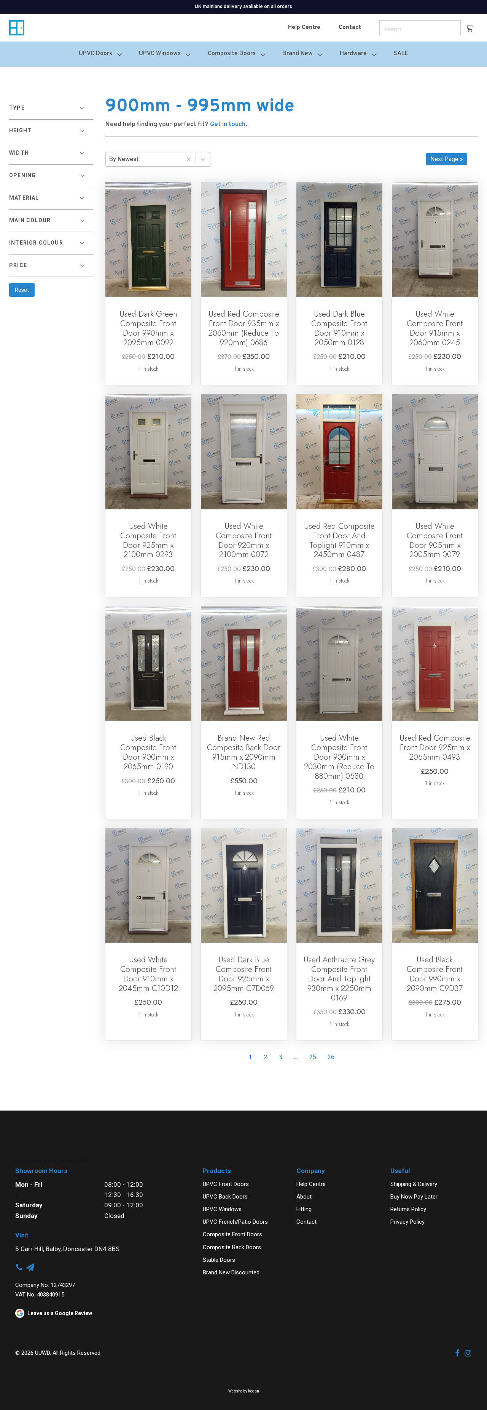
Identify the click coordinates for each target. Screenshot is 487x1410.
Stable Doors (219, 1259)
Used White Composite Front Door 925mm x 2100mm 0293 (148, 540)
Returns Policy (408, 1209)
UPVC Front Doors (226, 1184)
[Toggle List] (203, 159)
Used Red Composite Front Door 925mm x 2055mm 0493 (434, 747)
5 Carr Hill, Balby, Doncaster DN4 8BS (67, 1249)
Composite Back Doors (232, 1247)
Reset (22, 290)
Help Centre (304, 27)
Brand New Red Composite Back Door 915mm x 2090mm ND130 (243, 752)
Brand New (297, 54)
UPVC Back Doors (225, 1196)
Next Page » (446, 159)
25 (312, 1057)
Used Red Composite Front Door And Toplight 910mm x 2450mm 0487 (339, 540)
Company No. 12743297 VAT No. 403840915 (45, 1290)
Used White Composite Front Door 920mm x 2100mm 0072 (244, 540)
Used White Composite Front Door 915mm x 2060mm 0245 (435, 328)
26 (331, 1057)
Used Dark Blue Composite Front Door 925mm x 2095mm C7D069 (243, 974)
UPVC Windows (222, 1209)
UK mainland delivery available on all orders (243, 7)
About (304, 1196)
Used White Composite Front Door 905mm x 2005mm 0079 (435, 540)
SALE (400, 54)
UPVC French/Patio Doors (235, 1221)
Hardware (353, 54)
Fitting (304, 1209)
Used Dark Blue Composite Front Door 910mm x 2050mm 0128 (339, 328)
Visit (22, 1235)
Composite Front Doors (232, 1234)
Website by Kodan (243, 1391)
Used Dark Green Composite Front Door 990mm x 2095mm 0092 (148, 328)
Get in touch (227, 124)
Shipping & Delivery (413, 1184)
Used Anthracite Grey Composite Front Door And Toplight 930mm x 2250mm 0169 (339, 978)
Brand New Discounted (231, 1272)
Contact (350, 27)
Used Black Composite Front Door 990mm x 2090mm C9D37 (435, 974)
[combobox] (144, 159)
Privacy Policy (407, 1221)
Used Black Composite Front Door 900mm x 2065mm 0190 (148, 752)
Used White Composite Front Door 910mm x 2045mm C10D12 (148, 974)
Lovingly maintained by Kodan (52, 1160)
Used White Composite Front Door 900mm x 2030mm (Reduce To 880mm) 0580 (339, 757)
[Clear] (189, 159)
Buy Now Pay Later (414, 1196)
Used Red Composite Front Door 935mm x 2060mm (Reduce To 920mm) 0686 (243, 328)
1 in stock (148, 369)
